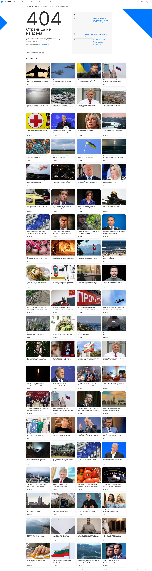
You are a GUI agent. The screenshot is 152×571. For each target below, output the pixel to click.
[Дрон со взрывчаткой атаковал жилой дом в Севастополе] (38, 479)
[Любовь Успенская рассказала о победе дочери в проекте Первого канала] (114, 504)
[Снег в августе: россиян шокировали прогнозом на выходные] (38, 327)
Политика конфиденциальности (113, 569)
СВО (53, 6)
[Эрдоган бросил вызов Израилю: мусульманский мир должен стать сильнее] (89, 403)
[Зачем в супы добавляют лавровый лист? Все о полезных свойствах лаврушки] (63, 327)
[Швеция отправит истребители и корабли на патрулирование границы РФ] (114, 302)
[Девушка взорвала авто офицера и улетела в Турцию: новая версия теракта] (38, 125)
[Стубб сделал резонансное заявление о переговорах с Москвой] (63, 226)
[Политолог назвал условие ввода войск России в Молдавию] (89, 353)
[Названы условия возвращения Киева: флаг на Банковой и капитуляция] (89, 150)
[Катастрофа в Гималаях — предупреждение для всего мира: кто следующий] (63, 100)
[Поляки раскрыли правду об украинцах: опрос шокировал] (38, 226)
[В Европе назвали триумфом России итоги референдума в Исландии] (89, 378)
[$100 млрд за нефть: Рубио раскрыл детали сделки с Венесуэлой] (114, 555)
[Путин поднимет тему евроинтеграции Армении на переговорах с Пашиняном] (63, 378)
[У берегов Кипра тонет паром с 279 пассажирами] (89, 327)
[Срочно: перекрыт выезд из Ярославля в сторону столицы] (63, 176)
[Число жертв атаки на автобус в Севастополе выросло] (38, 176)
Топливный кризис (63, 6)
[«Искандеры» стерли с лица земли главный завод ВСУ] (63, 150)
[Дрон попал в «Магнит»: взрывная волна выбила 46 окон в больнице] (63, 277)
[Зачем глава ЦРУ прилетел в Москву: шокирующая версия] (114, 479)
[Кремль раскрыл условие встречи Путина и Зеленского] (114, 353)
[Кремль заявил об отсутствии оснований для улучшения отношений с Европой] (114, 454)
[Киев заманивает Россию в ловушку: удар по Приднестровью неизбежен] (89, 201)
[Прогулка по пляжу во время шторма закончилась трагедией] (114, 150)
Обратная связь (140, 569)
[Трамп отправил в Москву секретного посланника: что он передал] (89, 176)
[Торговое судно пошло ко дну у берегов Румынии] (114, 251)
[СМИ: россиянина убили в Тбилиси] (114, 100)
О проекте (88, 569)
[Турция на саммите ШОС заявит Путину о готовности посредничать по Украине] (38, 403)
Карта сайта (148, 569)
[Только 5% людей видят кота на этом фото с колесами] (38, 150)
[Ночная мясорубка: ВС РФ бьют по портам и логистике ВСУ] (89, 226)
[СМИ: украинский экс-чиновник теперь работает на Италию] (89, 504)
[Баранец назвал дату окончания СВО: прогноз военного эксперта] (38, 74)
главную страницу (43, 44)
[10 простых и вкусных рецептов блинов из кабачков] (38, 277)
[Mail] (2, 2)
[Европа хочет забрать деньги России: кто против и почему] (89, 454)
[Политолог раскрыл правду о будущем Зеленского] (89, 74)
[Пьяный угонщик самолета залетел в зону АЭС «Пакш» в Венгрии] (63, 74)
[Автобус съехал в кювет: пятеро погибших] (38, 201)
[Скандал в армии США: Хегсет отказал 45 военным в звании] (114, 428)
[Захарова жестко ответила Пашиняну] (89, 125)
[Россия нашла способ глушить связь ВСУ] (114, 327)
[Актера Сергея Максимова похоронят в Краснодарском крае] (38, 378)
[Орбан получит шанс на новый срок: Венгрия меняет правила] (63, 125)
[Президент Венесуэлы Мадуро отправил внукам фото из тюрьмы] (89, 530)
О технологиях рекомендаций (98, 569)
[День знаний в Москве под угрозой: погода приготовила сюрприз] (38, 353)
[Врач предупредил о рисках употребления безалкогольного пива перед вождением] (38, 555)
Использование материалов (128, 569)
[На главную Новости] (7, 2)
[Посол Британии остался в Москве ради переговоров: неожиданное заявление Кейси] (114, 403)
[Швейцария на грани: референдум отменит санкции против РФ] (89, 251)
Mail (2, 569)
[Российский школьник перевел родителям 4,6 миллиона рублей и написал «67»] (89, 277)
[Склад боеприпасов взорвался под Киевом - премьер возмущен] (63, 251)
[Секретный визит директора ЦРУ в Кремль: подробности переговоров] (63, 201)
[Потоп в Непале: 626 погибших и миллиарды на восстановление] (38, 302)
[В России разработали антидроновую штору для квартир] (63, 530)
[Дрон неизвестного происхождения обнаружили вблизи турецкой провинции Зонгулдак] (38, 530)
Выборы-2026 (33, 6)
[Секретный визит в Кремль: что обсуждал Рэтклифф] (38, 504)
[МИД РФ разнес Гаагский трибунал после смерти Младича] (63, 403)
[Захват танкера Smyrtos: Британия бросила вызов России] (38, 100)
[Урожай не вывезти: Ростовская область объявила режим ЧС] (114, 125)
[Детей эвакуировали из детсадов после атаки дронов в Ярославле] (114, 378)
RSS (83, 569)
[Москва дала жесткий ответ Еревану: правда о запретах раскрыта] (114, 74)
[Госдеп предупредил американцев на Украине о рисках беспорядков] (63, 504)
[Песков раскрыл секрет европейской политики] (63, 479)
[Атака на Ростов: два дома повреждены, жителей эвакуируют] (114, 201)
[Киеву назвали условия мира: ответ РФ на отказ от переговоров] (89, 100)
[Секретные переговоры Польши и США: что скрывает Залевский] (63, 454)
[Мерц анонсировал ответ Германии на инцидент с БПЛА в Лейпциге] (89, 428)
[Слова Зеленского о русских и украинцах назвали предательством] (114, 277)
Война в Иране (44, 6)
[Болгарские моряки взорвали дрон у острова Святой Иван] (63, 555)
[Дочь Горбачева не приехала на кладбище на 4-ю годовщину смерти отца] (63, 353)
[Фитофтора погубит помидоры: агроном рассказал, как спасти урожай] (89, 479)
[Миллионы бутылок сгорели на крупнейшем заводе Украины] (38, 454)
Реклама (13, 569)
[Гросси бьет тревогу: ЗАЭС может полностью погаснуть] (114, 226)
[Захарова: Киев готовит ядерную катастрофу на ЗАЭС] (114, 176)
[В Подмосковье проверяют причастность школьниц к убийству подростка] (89, 302)
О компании (7, 569)
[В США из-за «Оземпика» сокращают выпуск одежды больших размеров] (38, 428)
